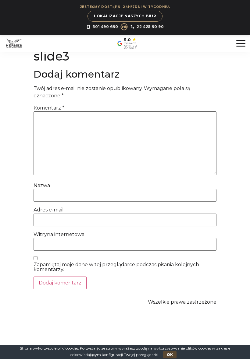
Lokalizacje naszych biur (125, 16)
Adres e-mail (49, 209)
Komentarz (49, 108)
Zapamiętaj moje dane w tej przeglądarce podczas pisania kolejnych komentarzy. (116, 267)
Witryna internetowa (59, 234)
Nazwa (42, 185)
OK (170, 354)
